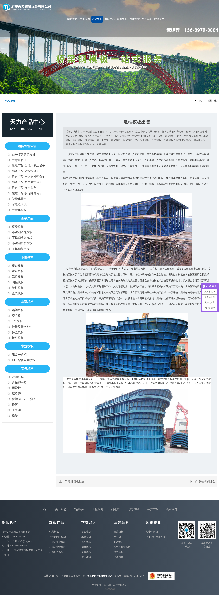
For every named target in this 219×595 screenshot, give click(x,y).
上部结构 (27, 301)
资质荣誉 (135, 19)
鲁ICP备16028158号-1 (135, 576)
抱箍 (15, 404)
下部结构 (27, 257)
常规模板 (27, 346)
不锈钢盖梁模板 (22, 237)
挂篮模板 (18, 332)
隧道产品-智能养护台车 (27, 182)
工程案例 (97, 509)
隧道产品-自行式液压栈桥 (28, 165)
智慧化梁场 (19, 210)
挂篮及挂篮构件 (22, 326)
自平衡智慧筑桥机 (23, 154)
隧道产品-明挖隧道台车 (27, 193)
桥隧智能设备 (27, 146)
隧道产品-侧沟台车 (24, 187)
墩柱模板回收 (206, 481)
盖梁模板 (18, 293)
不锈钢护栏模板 (22, 243)
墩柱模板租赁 (76, 481)
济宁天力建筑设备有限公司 (70, 576)
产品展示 (10, 101)
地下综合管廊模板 (23, 360)
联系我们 (171, 509)
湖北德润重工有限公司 (115, 585)
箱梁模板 (18, 310)
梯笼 (15, 415)
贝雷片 (16, 388)
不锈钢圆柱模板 (22, 232)
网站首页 (72, 19)
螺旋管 (16, 393)
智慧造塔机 (19, 204)
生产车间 (147, 19)
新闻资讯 (116, 509)
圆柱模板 (18, 282)
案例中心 (110, 19)
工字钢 (16, 410)
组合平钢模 (19, 354)
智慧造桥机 (19, 160)
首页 (45, 509)
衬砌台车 (18, 377)
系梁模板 (18, 276)
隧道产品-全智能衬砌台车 (28, 176)
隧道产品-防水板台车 (25, 171)
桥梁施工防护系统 (23, 399)
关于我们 (60, 509)
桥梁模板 (18, 226)
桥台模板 (18, 265)
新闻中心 (122, 19)
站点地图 (110, 589)
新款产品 (27, 218)
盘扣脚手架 (19, 382)
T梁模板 (17, 321)
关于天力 (85, 19)
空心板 (16, 315)
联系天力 (159, 19)
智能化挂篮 (19, 198)
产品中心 (97, 19)
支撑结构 (27, 368)
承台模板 (18, 271)
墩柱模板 (18, 287)
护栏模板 (18, 338)
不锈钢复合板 (20, 249)
